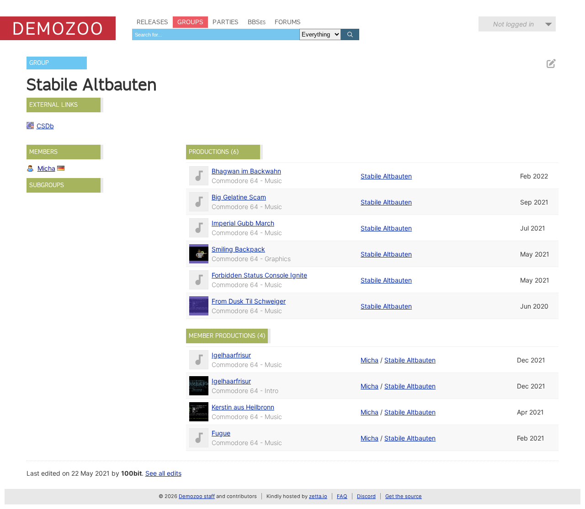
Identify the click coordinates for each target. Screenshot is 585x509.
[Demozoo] (58, 28)
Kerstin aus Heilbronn (243, 407)
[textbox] (215, 34)
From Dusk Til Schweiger (249, 301)
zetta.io (318, 496)
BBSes (257, 22)
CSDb (45, 126)
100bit (131, 473)
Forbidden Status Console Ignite (259, 275)
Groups (190, 22)
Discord (366, 496)
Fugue (221, 433)
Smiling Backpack (238, 249)
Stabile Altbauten (386, 176)
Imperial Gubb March (243, 223)
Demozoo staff (197, 496)
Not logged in (513, 24)
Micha (46, 168)
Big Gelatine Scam (239, 197)
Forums (288, 22)
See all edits (163, 473)
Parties (226, 22)
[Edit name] (550, 63)
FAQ (342, 496)
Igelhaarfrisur (231, 355)
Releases (152, 22)
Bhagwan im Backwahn (246, 171)
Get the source (403, 496)
